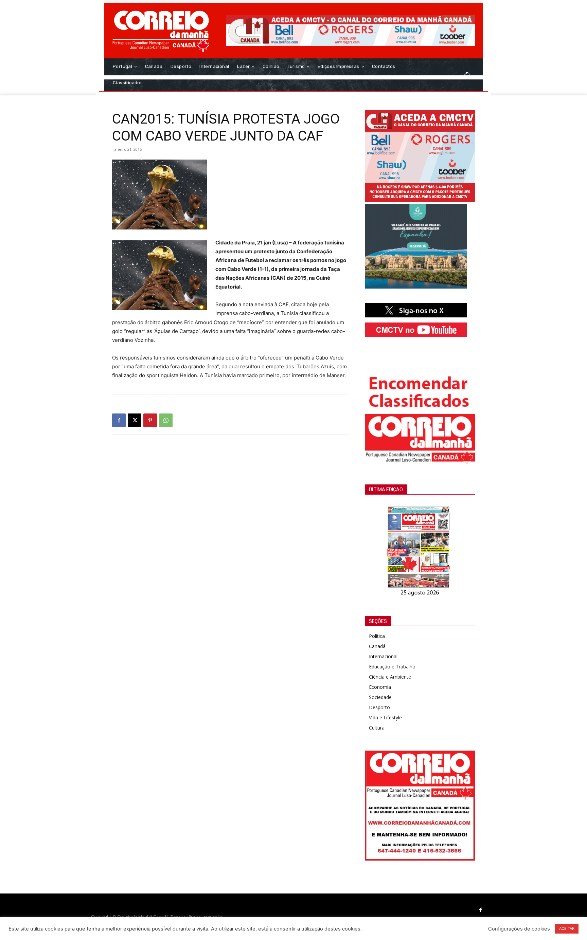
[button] (467, 74)
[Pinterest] (150, 420)
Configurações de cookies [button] (519, 929)
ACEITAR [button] (566, 928)
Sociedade (380, 697)
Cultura (377, 727)
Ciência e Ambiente (390, 677)
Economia (380, 687)
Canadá (377, 646)
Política (377, 636)
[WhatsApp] (166, 420)
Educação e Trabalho (392, 666)
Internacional (383, 656)
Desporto (379, 707)
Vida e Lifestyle (385, 717)
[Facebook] (119, 420)
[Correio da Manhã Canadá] (161, 31)
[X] (134, 420)
